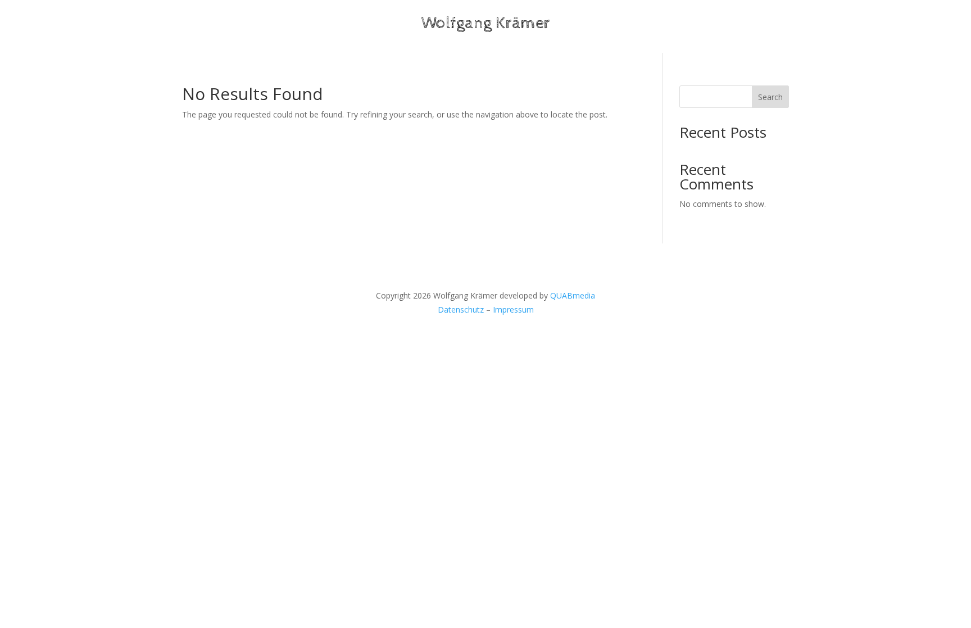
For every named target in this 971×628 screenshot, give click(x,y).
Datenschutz (461, 309)
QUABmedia (572, 295)
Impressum (513, 309)
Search (770, 97)
